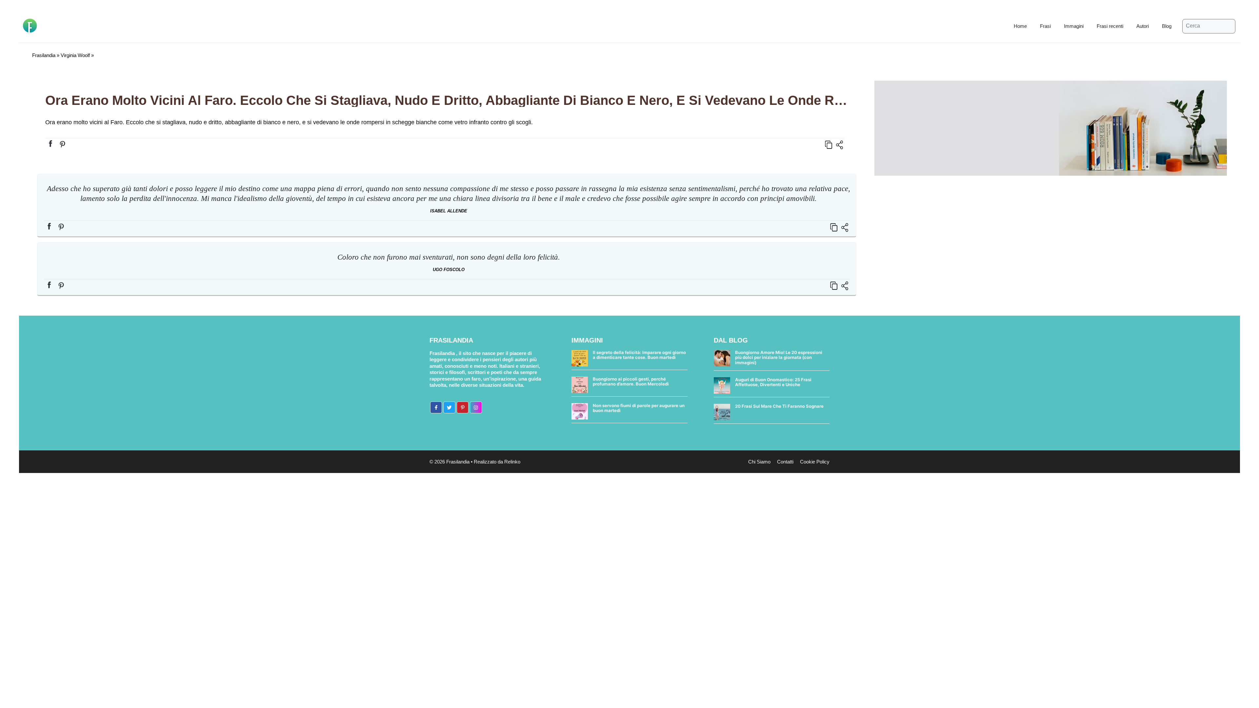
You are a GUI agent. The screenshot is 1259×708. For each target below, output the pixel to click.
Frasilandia (43, 55)
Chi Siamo (759, 461)
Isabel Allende (448, 210)
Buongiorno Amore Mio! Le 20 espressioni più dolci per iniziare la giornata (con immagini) (778, 357)
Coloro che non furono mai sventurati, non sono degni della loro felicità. (448, 257)
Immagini (1074, 26)
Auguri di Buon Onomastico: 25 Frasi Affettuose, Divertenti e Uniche (773, 382)
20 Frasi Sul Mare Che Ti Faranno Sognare (779, 406)
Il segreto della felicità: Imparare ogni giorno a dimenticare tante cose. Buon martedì (639, 355)
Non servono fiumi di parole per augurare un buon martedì (639, 408)
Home (1020, 26)
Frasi (1045, 26)
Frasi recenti (1110, 26)
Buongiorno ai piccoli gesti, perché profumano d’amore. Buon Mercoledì (631, 381)
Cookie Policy (814, 461)
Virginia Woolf (75, 55)
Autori (1142, 26)
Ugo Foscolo (449, 269)
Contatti (785, 461)
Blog (1166, 26)
